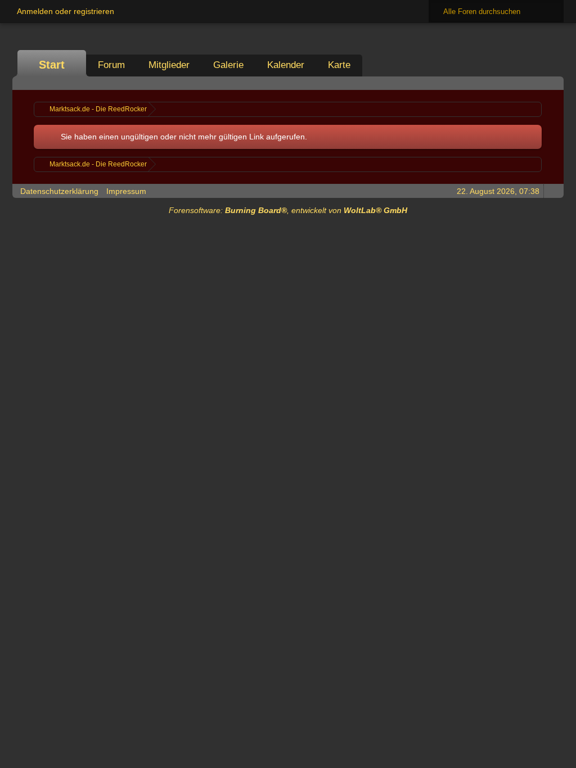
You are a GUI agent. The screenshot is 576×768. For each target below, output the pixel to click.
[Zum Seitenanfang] (552, 190)
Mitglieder (169, 65)
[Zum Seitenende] (552, 82)
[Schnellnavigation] (536, 82)
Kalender (285, 65)
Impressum (126, 191)
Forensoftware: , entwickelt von (288, 210)
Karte (339, 65)
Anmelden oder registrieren (65, 11)
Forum (111, 65)
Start (52, 64)
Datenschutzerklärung (59, 191)
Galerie (228, 65)
